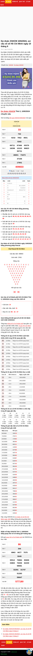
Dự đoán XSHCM (18, 65)
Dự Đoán (8, 1)
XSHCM (3, 1)
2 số (17, 171)
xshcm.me (14, 651)
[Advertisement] (16, 21)
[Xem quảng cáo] (29, 652)
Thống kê (15, 1)
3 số (22, 171)
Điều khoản (4, 654)
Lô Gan (28, 1)
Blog (2, 4)
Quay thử (22, 1)
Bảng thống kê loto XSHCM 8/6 (10, 177)
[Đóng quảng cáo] (31, 649)
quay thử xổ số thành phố (14, 537)
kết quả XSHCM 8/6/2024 (17, 118)
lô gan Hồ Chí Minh (25, 326)
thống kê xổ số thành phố (15, 323)
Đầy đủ (12, 171)
